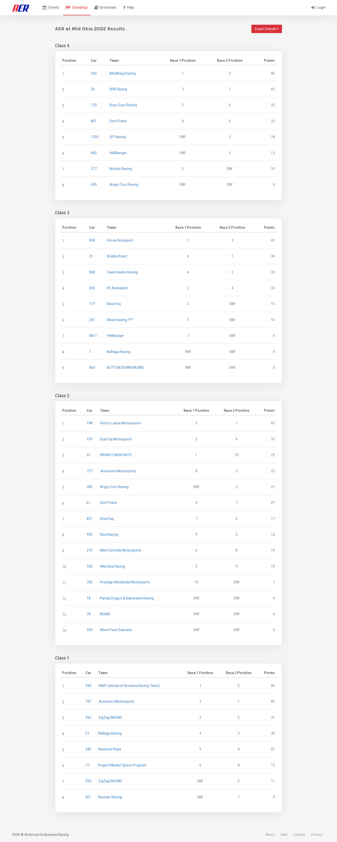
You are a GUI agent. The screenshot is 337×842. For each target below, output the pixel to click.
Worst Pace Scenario (116, 630)
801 (94, 121)
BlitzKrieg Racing (123, 73)
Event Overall (265, 29)
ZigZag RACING (110, 717)
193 (90, 439)
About (270, 835)
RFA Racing (118, 89)
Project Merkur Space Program (122, 765)
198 (90, 423)
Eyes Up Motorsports (116, 439)
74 (89, 614)
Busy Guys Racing (123, 105)
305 (90, 487)
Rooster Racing (110, 797)
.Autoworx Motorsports (118, 471)
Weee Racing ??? (120, 320)
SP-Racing (118, 137)
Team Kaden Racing (122, 272)
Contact (299, 835)
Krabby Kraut (117, 256)
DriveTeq (107, 519)
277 (94, 169)
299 (88, 781)
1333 (95, 137)
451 (88, 797)
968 (92, 272)
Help (284, 835)
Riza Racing (109, 534)
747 (88, 701)
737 (90, 471)
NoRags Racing (118, 352)
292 (88, 717)
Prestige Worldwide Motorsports (125, 582)
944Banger (118, 153)
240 (88, 749)
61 (89, 503)
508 (92, 240)
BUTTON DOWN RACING (125, 368)
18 (89, 598)
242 (94, 73)
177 (92, 304)
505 (94, 184)
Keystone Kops (109, 749)
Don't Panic (118, 121)
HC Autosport (117, 288)
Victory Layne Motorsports (120, 423)
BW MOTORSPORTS (115, 455)
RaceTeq (114, 304)
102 (90, 566)
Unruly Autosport (120, 240)
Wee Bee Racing (112, 566)
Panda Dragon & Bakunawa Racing (127, 598)
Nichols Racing (121, 169)
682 (94, 153)
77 (87, 765)
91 (89, 455)
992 (90, 534)
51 (87, 733)
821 (90, 519)
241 (92, 320)
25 (93, 89)
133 (94, 105)
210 (90, 550)
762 (90, 582)
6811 (93, 336)
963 (92, 368)
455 (92, 288)
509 (90, 630)
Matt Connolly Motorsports (120, 550)
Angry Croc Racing (124, 184)
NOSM (105, 614)
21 (91, 256)
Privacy (316, 835)
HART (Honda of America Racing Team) (129, 686)
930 (88, 686)
